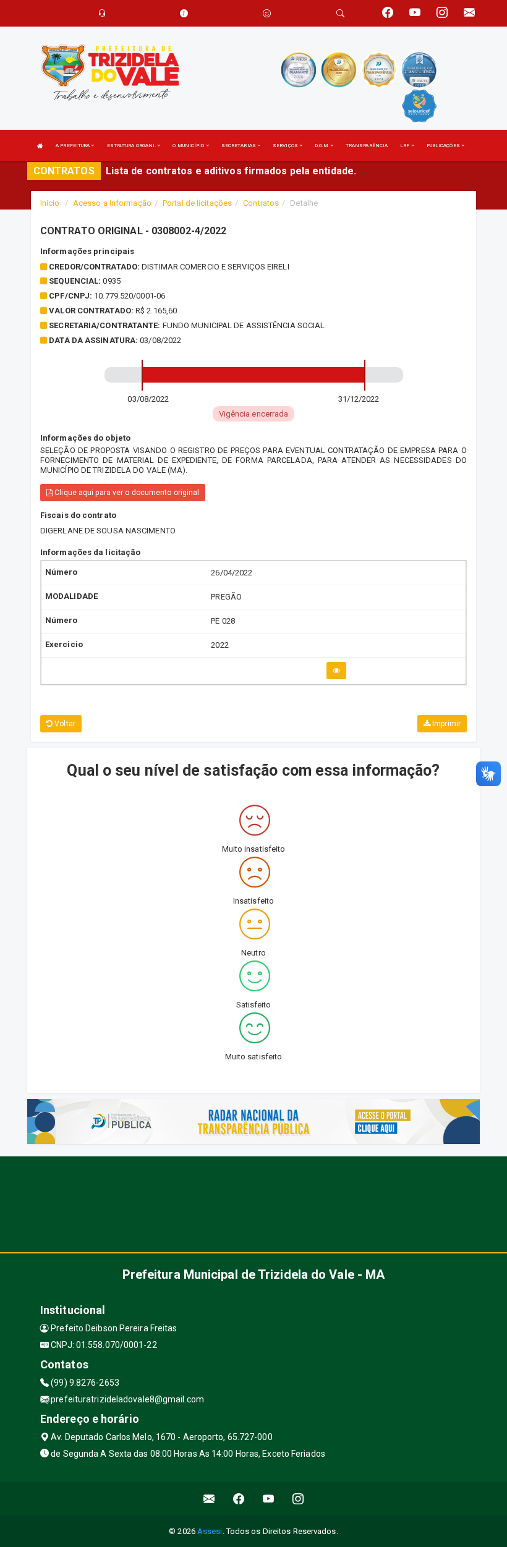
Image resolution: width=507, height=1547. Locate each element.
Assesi (210, 1531)
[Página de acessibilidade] (267, 13)
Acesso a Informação (112, 203)
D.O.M (322, 145)
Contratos (261, 203)
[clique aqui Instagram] (298, 1499)
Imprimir (445, 723)
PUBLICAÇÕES (444, 145)
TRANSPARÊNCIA (367, 145)
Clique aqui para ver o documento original (126, 492)
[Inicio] (40, 145)
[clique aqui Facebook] (239, 1499)
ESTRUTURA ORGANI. (132, 145)
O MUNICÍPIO (189, 145)
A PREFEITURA (73, 145)
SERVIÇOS (286, 145)
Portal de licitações (197, 203)
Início (50, 203)
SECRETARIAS (239, 145)
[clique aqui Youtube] (268, 1499)
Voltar (64, 723)
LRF (405, 145)
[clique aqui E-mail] (209, 1499)
